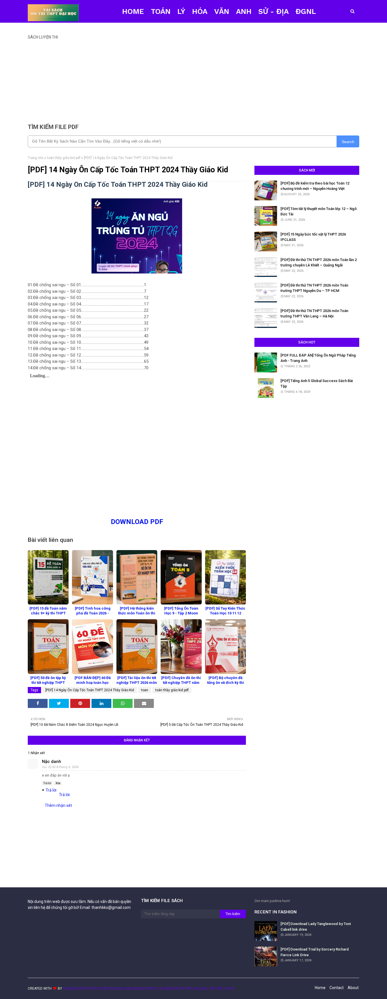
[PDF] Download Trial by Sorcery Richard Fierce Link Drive (314, 952)
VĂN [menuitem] (221, 11)
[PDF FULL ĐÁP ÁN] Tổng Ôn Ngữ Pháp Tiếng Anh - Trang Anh (318, 358)
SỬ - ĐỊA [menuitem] (273, 11)
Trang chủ (36, 158)
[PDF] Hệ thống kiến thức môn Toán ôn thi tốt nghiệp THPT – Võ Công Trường (136, 615)
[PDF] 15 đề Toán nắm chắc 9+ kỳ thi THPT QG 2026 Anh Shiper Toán (48, 615)
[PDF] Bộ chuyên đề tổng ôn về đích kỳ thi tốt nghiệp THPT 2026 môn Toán (225, 685)
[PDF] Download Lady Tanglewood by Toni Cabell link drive (315, 927)
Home (320, 987)
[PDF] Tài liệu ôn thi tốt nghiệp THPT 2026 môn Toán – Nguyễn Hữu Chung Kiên (136, 685)
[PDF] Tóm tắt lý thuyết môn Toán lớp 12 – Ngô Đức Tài (318, 212)
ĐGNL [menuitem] (305, 11)
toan (144, 690)
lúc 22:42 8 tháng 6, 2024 (60, 767)
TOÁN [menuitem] (161, 11)
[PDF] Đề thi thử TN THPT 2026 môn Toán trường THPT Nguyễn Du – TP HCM (314, 288)
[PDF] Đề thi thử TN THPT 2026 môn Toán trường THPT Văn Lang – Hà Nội (314, 314)
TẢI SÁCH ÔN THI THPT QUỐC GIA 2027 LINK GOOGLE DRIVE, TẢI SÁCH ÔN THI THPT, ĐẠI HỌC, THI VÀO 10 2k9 (148, 988)
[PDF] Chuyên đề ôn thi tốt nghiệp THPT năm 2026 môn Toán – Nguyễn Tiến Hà (181, 685)
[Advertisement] (193, 79)
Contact (336, 987)
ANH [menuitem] (244, 11)
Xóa (58, 783)
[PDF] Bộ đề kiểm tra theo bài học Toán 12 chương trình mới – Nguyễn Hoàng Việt (314, 186)
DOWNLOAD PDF (137, 522)
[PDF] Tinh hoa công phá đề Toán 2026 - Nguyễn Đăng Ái (92, 613)
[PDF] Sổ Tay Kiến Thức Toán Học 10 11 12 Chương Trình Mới (225, 613)
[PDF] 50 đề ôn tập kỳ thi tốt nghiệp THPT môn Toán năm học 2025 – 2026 (48, 685)
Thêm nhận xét (58, 805)
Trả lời (47, 783)
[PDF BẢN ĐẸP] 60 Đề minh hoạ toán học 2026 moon (93, 683)
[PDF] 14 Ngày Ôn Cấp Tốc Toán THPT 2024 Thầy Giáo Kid (89, 690)
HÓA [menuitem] (199, 11)
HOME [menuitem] (133, 11)
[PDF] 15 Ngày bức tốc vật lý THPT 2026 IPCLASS (313, 237)
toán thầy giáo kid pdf (63, 158)
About (353, 987)
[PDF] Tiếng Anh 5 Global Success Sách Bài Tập (316, 384)
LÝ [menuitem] (181, 11)
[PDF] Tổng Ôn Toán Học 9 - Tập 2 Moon (181, 610)
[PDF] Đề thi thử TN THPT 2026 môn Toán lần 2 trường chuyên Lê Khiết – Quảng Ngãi (318, 263)
